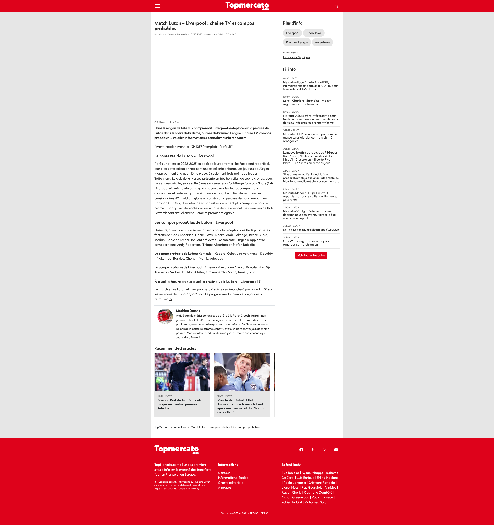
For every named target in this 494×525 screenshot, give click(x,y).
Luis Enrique (305, 477)
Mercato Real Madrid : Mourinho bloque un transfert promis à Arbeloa (180, 404)
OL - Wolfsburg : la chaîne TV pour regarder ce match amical (306, 242)
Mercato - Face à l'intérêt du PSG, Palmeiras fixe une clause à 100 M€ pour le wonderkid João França (310, 85)
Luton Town (314, 33)
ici (170, 299)
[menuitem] (336, 6)
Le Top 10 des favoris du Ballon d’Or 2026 (311, 229)
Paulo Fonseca (322, 497)
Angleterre (322, 42)
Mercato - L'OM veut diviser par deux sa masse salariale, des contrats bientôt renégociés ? (310, 137)
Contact (224, 473)
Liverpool (292, 33)
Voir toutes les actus (311, 255)
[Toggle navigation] (157, 6)
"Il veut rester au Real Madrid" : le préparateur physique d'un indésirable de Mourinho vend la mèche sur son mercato (311, 177)
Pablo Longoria (294, 482)
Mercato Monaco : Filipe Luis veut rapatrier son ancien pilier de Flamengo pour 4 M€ (310, 196)
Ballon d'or (291, 473)
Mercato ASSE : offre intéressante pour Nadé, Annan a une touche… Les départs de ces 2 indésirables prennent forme (310, 119)
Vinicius (330, 487)
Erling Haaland (328, 477)
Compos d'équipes (296, 57)
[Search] (336, 6)
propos (225, 487)
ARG (252, 513)
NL (271, 513)
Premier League (297, 42)
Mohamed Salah (316, 502)
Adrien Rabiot (292, 502)
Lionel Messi (290, 487)
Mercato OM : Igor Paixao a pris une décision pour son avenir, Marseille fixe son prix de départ (309, 214)
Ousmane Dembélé (318, 492)
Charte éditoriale (230, 482)
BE (266, 513)
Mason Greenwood (296, 497)
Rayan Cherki (291, 492)
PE (262, 513)
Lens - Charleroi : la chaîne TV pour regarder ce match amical (307, 102)
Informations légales (233, 477)
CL (257, 513)
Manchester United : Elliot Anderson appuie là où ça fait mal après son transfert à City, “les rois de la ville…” (241, 406)
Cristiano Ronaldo (322, 482)
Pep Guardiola (312, 487)
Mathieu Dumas (188, 311)
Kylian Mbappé (313, 473)
